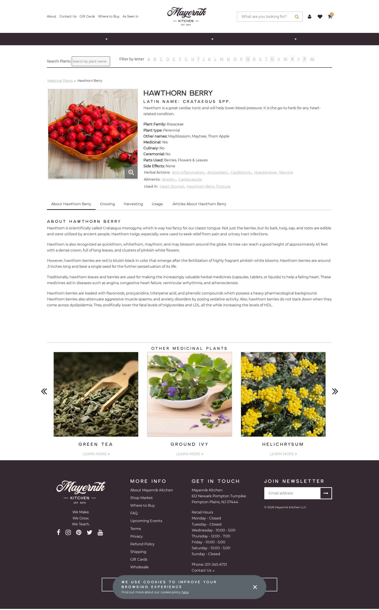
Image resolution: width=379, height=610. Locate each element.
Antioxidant (217, 172)
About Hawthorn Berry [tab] (71, 204)
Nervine (286, 172)
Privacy (136, 536)
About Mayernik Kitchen (151, 490)
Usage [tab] (157, 204)
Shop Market (141, 498)
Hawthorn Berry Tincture (209, 186)
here (185, 592)
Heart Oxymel (172, 186)
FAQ (134, 513)
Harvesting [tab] (133, 204)
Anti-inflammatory (188, 172)
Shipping (138, 552)
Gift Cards (87, 16)
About (51, 16)
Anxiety (168, 179)
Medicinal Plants (60, 81)
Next (335, 390)
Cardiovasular (190, 179)
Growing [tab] (107, 204)
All (312, 59)
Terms (135, 529)
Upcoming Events (146, 521)
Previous (43, 390)
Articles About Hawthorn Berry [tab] (199, 204)
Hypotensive (265, 172)
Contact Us (68, 16)
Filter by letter (131, 59)
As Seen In (130, 16)
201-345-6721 (216, 564)
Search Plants (59, 61)
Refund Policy (142, 544)
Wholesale (139, 567)
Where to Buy (109, 16)
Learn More (95, 454)
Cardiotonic (241, 172)
